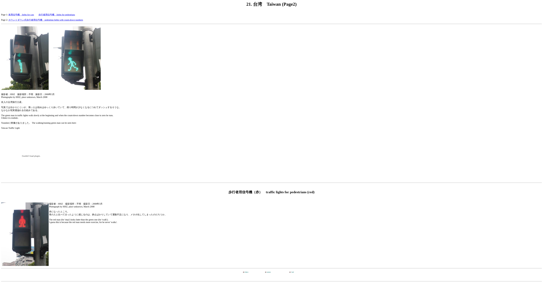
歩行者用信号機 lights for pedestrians (56, 14)
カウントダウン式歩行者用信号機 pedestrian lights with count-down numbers (45, 20)
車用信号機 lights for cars (21, 14)
